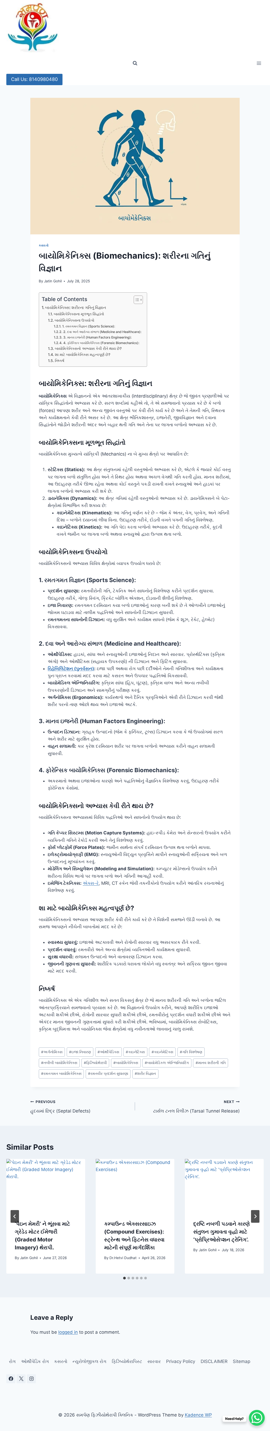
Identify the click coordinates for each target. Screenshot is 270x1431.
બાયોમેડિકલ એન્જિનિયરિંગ (167, 1063)
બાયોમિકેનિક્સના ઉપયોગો (74, 320)
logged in (68, 1332)
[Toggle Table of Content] (136, 299)
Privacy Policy (180, 1361)
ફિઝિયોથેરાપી (95, 1063)
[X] (21, 1378)
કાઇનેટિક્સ (135, 1052)
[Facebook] (10, 1378)
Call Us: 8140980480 (34, 79)
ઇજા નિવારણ (80, 1052)
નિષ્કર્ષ (59, 361)
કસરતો (44, 245)
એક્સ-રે (91, 883)
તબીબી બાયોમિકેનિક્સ (59, 1063)
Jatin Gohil (53, 281)
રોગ (12, 1361)
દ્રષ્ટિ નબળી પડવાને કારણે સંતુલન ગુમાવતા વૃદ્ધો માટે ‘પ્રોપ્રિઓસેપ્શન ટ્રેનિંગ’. (221, 1232)
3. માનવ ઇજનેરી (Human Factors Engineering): (97, 337)
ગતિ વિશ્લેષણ (191, 1052)
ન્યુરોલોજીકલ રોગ (89, 1361)
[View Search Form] (135, 63)
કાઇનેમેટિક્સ (162, 1052)
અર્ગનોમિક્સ (51, 1052)
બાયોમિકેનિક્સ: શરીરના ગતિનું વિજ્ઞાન (75, 307)
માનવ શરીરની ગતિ (211, 1063)
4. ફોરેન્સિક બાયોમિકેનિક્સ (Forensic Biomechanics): (101, 343)
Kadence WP (198, 1415)
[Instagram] (31, 1378)
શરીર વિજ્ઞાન (145, 1073)
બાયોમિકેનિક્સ (125, 1063)
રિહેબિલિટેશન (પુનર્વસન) (71, 668)
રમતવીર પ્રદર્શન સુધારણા (108, 1073)
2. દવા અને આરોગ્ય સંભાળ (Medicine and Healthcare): (102, 332)
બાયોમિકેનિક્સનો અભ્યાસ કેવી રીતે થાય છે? (88, 348)
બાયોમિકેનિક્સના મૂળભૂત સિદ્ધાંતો (79, 314)
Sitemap (241, 1361)
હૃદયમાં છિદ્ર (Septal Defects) (60, 1107)
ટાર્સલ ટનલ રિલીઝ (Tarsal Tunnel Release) (196, 1107)
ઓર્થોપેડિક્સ (108, 1052)
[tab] (124, 1278)
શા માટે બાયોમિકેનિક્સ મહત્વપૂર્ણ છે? (82, 354)
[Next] (255, 1216)
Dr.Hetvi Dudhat (123, 1258)
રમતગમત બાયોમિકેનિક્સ (61, 1073)
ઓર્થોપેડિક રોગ (35, 1361)
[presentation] (45, 1185)
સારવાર (154, 1361)
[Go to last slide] (15, 1216)
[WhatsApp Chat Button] (257, 1418)
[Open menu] (259, 63)
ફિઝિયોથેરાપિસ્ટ (127, 1361)
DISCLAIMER (214, 1361)
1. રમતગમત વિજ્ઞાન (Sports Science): (88, 326)
